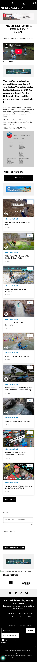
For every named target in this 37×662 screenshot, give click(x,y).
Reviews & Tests (11, 617)
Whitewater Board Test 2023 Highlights (15, 290)
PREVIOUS (14, 547)
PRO (29, 617)
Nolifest (19, 178)
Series (22, 617)
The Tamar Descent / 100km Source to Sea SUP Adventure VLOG (18, 487)
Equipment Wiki (24, 613)
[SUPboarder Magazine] (12, 8)
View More (10, 499)
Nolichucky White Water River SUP (17, 356)
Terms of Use (32, 653)
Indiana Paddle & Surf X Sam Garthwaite (15, 324)
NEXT (22, 547)
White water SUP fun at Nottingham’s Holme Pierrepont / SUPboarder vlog (18, 389)
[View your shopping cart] (23, 3)
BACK (6, 547)
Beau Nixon (16, 38)
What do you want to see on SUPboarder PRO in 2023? (15, 454)
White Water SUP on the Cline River (17, 421)
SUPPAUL (22, 128)
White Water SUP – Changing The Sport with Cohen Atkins (17, 257)
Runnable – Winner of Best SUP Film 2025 (17, 223)
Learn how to (11, 613)
